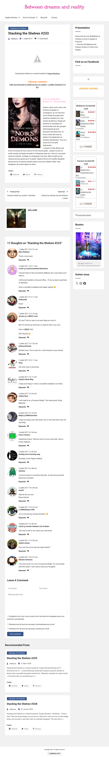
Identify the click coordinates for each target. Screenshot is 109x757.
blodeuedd (23, 300)
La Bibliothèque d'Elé (27, 510)
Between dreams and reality (54, 7)
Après (82, 181)
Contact (54, 18)
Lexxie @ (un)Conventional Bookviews (33, 269)
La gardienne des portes (85, 192)
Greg (20, 363)
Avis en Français (29, 18)
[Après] (78, 186)
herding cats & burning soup (29, 454)
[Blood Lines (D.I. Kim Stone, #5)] (78, 137)
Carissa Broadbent (81, 177)
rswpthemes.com (54, 753)
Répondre (22, 260)
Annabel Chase (85, 117)
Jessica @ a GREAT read (28, 316)
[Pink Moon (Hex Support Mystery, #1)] (78, 116)
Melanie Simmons (25, 560)
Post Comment (15, 634)
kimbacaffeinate (25, 346)
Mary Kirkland (24, 252)
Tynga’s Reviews (53, 74)
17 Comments (42, 39)
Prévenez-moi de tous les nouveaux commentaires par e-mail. (32, 624)
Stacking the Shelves (18, 28)
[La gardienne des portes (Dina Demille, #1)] (78, 194)
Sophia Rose (23, 396)
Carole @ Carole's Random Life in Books (34, 526)
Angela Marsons (86, 137)
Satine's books (24, 543)
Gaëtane (22, 471)
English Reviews (11, 18)
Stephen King (85, 183)
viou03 (21, 490)
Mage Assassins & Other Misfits (87, 123)
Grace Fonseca (24, 435)
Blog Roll (44, 18)
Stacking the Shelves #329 (22, 658)
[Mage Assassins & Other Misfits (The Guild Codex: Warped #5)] (78, 125)
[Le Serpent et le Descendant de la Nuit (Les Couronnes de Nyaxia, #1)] (78, 172)
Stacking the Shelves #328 (22, 703)
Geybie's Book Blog (26, 379)
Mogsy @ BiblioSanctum (28, 415)
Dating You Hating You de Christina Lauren (54, 196)
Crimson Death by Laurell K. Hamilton (21, 195)
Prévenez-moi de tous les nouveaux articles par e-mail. (29, 629)
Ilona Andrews (80, 197)
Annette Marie (80, 128)
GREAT (27, 329)
